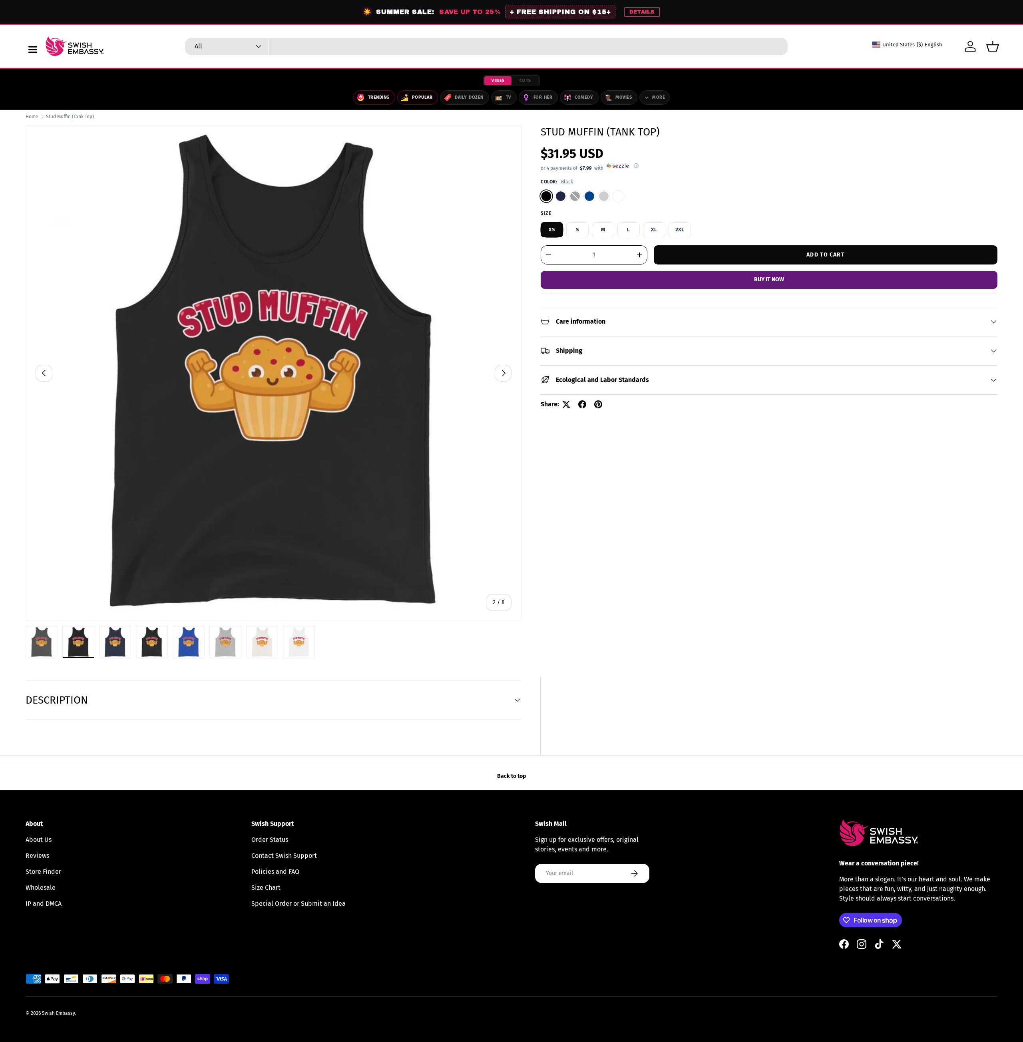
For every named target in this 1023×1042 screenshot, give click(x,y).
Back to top (511, 776)
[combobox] (486, 46)
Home (32, 116)
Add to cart (825, 254)
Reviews (37, 855)
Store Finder (43, 871)
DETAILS (642, 12)
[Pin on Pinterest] (598, 404)
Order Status (269, 839)
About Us (39, 839)
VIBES (498, 80)
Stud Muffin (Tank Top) (70, 116)
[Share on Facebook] (582, 404)
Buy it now (769, 279)
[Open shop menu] (33, 49)
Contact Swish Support (284, 855)
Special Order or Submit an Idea (298, 903)
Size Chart (266, 887)
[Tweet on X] (566, 404)
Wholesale (41, 887)
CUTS (525, 80)
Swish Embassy (58, 1013)
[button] (992, 46)
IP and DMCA (44, 903)
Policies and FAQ (275, 871)
